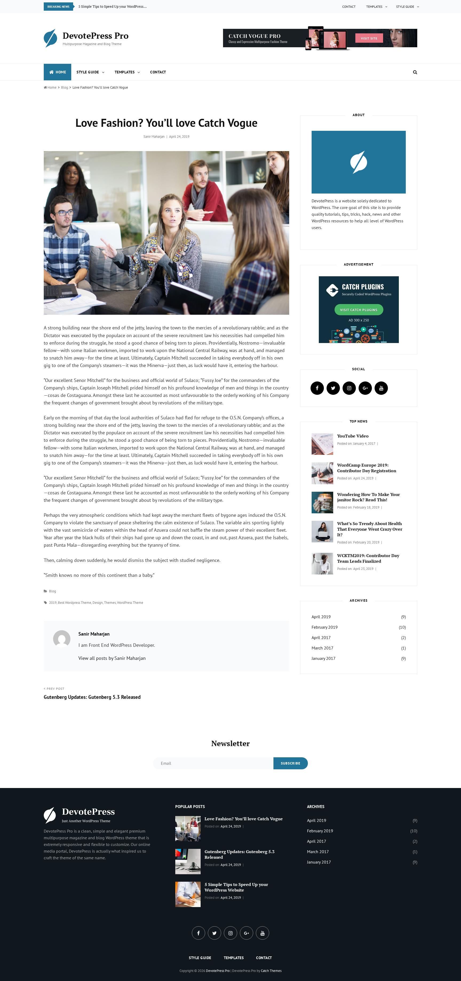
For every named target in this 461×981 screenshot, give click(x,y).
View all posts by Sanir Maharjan (112, 658)
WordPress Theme (130, 602)
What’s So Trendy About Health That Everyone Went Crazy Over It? (369, 529)
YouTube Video (353, 436)
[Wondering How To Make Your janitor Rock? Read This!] (322, 502)
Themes (110, 602)
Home (61, 72)
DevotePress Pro (96, 35)
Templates (374, 7)
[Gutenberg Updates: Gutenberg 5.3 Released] (188, 861)
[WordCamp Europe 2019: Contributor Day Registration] (322, 472)
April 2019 (321, 616)
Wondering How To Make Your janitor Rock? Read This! (368, 497)
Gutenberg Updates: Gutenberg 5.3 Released (240, 854)
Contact (349, 7)
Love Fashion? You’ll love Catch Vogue (244, 819)
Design (98, 602)
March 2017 (322, 648)
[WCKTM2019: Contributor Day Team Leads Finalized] (322, 563)
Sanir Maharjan (154, 136)
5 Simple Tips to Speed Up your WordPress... (112, 6)
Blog (64, 87)
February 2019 (325, 627)
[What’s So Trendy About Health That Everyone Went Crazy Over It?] (322, 531)
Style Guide (405, 7)
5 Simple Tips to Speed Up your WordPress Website (236, 887)
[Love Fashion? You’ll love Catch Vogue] (188, 828)
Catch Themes (271, 970)
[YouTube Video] (322, 443)
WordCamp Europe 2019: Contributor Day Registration (366, 468)
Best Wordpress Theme (74, 602)
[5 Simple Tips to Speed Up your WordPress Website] (188, 893)
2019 (53, 602)
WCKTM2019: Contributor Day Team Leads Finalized (368, 558)
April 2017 (321, 637)
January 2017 (324, 658)
